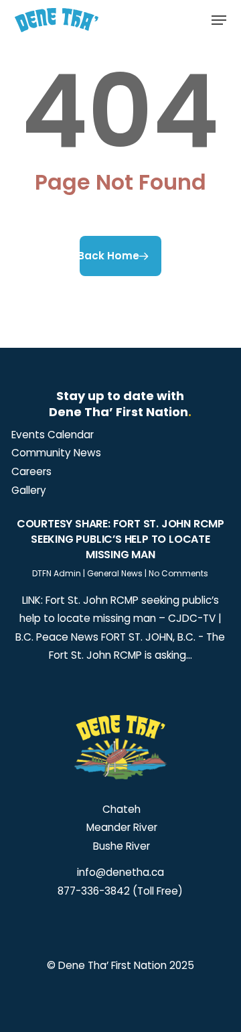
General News (115, 573)
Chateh (120, 809)
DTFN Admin (56, 573)
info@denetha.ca (120, 872)
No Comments (178, 573)
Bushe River (120, 846)
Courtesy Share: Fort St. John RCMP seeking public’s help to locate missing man (120, 539)
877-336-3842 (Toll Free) (120, 891)
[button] (219, 20)
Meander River (120, 827)
